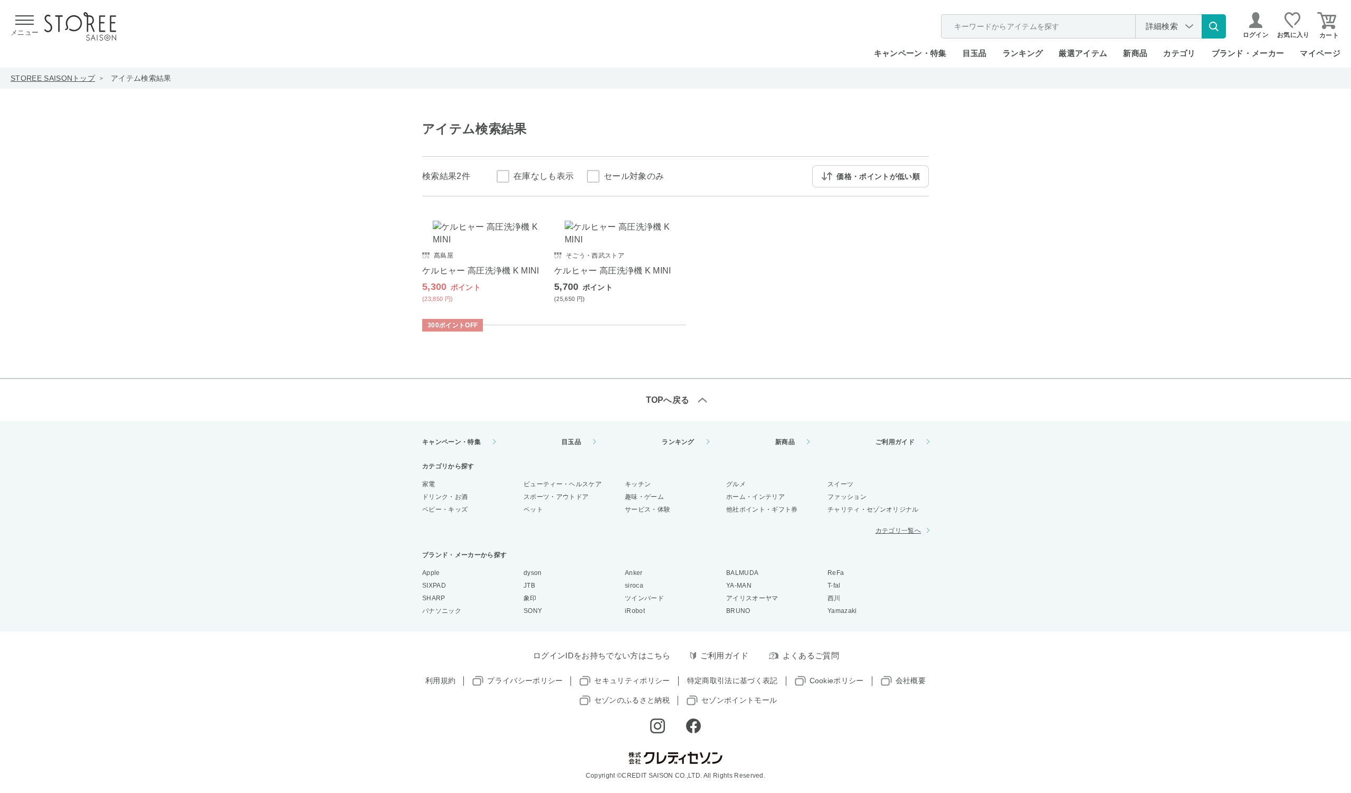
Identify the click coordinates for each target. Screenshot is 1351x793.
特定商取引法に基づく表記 (732, 680)
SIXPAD (434, 585)
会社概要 (911, 680)
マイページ (1320, 53)
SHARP (433, 598)
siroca (634, 585)
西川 (834, 598)
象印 (530, 598)
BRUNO (738, 611)
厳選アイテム (1083, 53)
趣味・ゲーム (644, 497)
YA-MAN (738, 585)
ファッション (847, 497)
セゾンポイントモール (739, 700)
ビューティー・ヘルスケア (563, 484)
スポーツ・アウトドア (556, 497)
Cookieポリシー (837, 680)
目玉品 (975, 53)
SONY (533, 611)
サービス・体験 (647, 509)
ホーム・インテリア (755, 497)
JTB (529, 585)
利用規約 (440, 680)
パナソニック (441, 611)
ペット (533, 509)
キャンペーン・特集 (910, 53)
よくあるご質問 (811, 655)
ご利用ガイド (895, 442)
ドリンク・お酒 (445, 497)
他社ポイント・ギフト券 (762, 509)
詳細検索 (1162, 26)
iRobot (635, 611)
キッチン (638, 484)
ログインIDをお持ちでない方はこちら (602, 655)
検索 (1214, 26)
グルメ (736, 484)
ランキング (1023, 53)
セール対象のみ (634, 176)
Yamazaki (842, 611)
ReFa (835, 573)
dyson (533, 573)
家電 (428, 484)
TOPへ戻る (668, 399)
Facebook (693, 726)
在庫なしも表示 (543, 176)
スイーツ (840, 484)
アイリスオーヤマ (752, 598)
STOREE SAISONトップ (53, 78)
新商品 (1135, 53)
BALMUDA (742, 573)
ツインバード (644, 598)
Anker (634, 573)
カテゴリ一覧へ (898, 530)
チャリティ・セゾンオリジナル (872, 509)
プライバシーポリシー (525, 680)
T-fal (834, 585)
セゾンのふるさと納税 (632, 700)
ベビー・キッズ (445, 509)
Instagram (657, 726)
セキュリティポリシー (632, 680)
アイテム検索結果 (141, 78)
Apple (431, 573)
